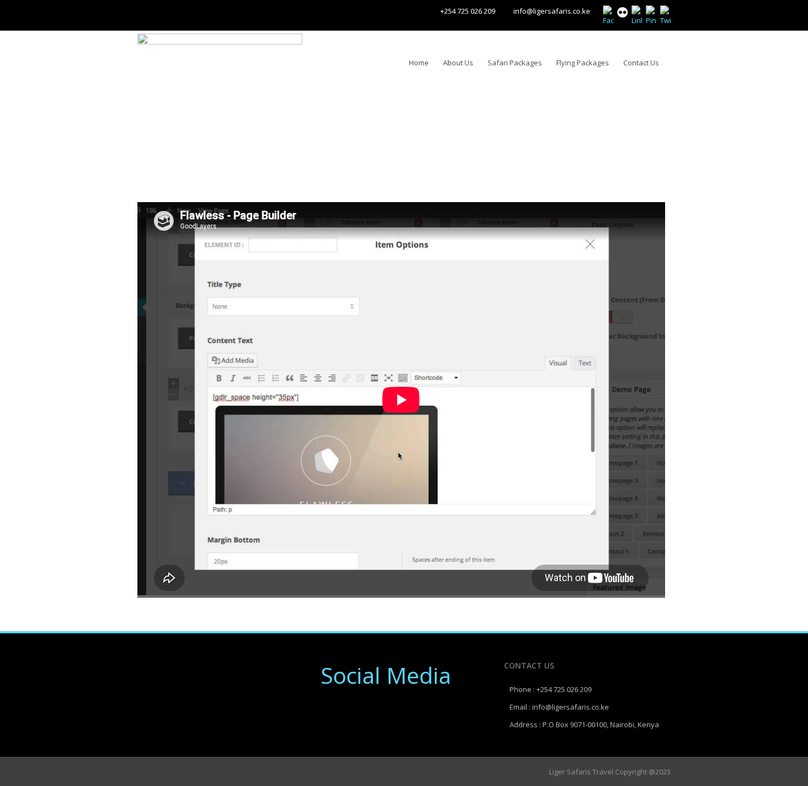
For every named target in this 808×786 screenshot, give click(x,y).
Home (419, 63)
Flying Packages (582, 63)
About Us (458, 63)
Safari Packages (515, 63)
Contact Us (641, 63)
